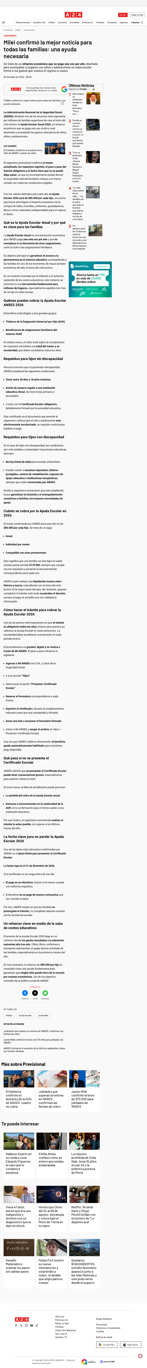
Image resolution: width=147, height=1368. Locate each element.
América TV (61, 1337)
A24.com (59, 1316)
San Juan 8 (61, 1333)
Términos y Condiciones (108, 1328)
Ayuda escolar (29, 30)
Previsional (112, 22)
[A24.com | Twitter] (21, 1325)
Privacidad (101, 1324)
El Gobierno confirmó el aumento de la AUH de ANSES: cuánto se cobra (23, 152)
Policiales (100, 22)
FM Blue (59, 1327)
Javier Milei (43, 1015)
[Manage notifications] (140, 1356)
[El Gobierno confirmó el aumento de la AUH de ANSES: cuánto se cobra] (55, 148)
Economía (62, 22)
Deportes (124, 22)
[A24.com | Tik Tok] (36, 1325)
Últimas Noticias (23, 22)
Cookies (100, 1331)
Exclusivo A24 (39, 22)
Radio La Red (137, 15)
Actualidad (74, 22)
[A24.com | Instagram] (26, 1325)
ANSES (18, 30)
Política (51, 22)
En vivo (123, 15)
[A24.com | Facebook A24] (16, 1325)
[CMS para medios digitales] (105, 1362)
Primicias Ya (87, 22)
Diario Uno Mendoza (65, 1330)
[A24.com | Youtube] (31, 1325)
